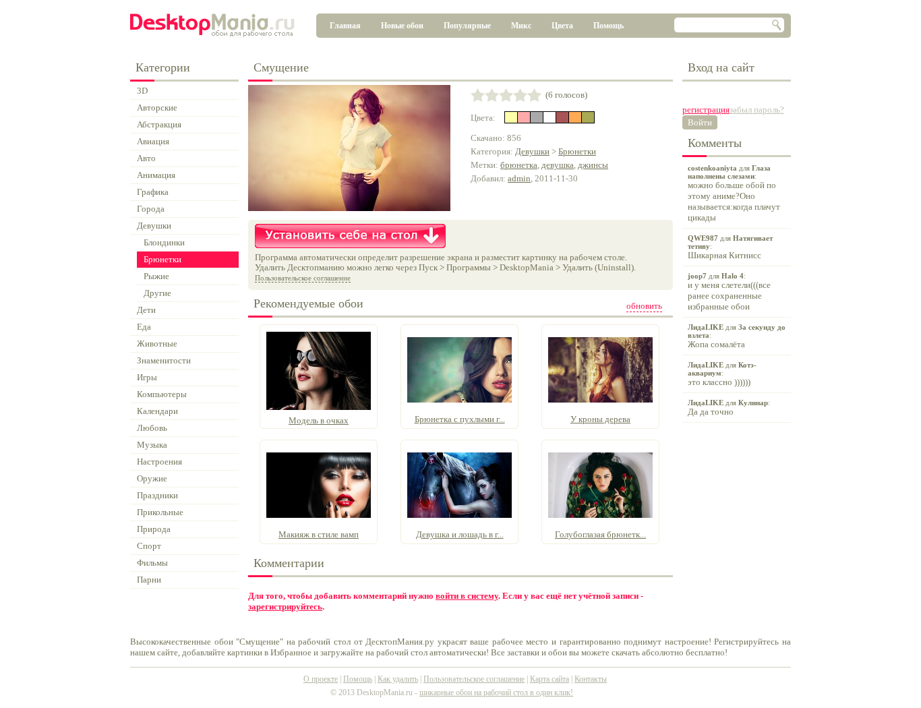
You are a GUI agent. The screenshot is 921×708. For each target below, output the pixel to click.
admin (519, 178)
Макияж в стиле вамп (318, 534)
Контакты (590, 679)
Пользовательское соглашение (303, 278)
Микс (521, 25)
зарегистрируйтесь (285, 606)
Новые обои (402, 25)
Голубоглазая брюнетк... (600, 534)
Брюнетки (577, 151)
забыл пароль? (757, 110)
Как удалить (398, 679)
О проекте (320, 679)
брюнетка (518, 165)
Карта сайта (549, 679)
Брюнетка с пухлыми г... (460, 419)
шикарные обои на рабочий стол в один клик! (496, 692)
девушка (557, 165)
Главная (345, 25)
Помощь (608, 25)
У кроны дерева (600, 419)
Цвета (562, 25)
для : (734, 193)
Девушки (532, 151)
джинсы (593, 165)
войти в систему (467, 596)
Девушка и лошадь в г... (460, 534)
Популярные (467, 25)
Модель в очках (319, 420)
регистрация (706, 110)
